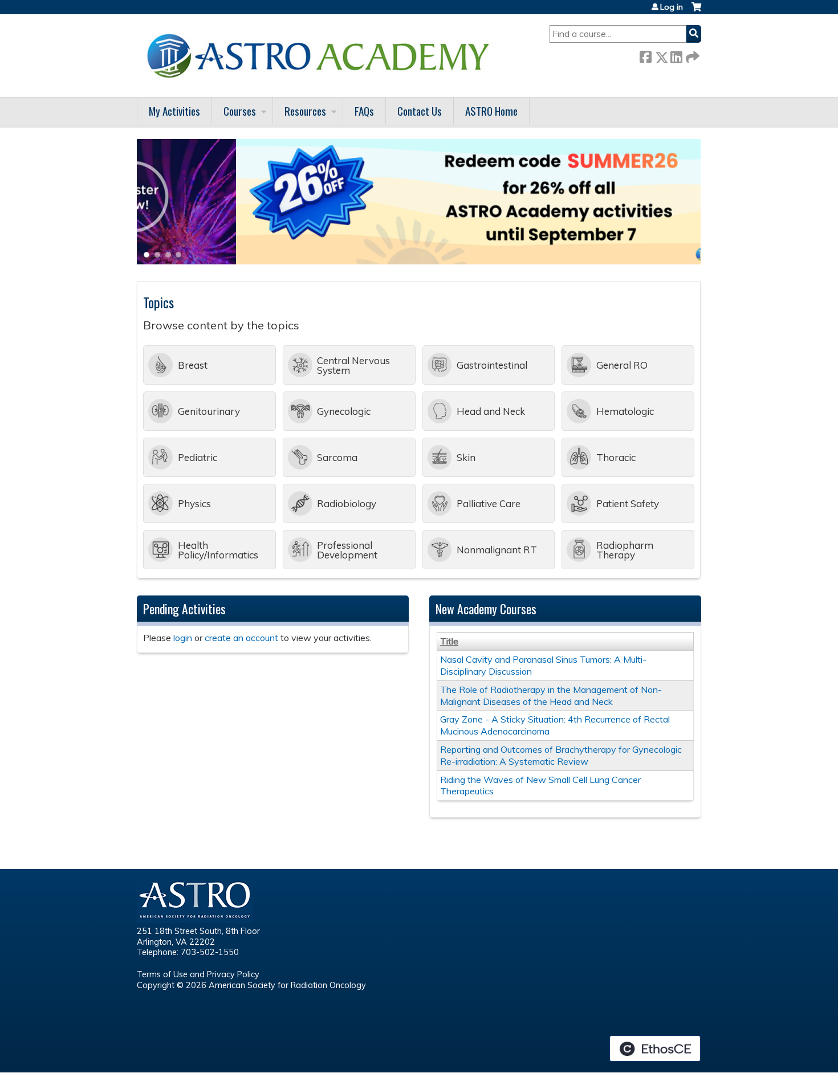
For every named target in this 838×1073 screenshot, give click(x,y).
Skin (466, 457)
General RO (622, 365)
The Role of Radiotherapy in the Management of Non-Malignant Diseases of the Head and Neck (551, 695)
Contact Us (419, 111)
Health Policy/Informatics (218, 550)
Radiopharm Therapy (624, 550)
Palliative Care (488, 503)
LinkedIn (676, 55)
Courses (239, 111)
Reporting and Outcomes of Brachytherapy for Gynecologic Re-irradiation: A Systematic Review (561, 755)
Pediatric (197, 457)
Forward (691, 55)
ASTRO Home (491, 111)
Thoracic (616, 457)
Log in (671, 7)
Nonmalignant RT (497, 549)
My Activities (174, 111)
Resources (305, 111)
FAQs (364, 111)
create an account (241, 637)
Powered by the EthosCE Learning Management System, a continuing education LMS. (655, 1048)
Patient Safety (627, 503)
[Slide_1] (419, 261)
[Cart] (696, 11)
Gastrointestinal (492, 365)
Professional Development (347, 550)
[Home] (322, 55)
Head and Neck (491, 411)
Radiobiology (346, 503)
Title (449, 641)
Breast (193, 365)
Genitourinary (209, 411)
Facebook (645, 55)
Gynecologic (344, 411)
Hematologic (625, 411)
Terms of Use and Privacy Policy (198, 974)
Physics (194, 503)
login (182, 637)
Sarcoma (337, 457)
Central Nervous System (353, 365)
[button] (145, 258)
